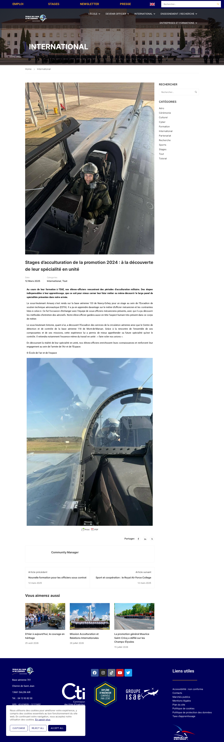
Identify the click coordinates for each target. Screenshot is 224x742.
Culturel (163, 117)
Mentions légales (181, 700)
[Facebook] (138, 538)
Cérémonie (165, 112)
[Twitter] (152, 538)
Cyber (162, 122)
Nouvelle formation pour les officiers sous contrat (57, 577)
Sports (162, 144)
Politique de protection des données (192, 712)
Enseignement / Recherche (177, 13)
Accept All (57, 728)
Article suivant (143, 572)
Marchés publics (181, 696)
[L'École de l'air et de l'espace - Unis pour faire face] (36, 18)
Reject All (38, 728)
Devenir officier (116, 13)
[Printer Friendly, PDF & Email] (89, 529)
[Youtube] (120, 673)
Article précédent (37, 572)
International (143, 13)
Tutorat (163, 158)
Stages (162, 149)
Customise (18, 728)
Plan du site (178, 704)
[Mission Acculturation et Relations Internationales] (90, 616)
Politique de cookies (183, 708)
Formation (164, 126)
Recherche (165, 140)
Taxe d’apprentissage (183, 716)
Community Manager (65, 552)
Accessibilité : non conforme (187, 689)
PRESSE (125, 4)
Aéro (161, 108)
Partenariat (165, 135)
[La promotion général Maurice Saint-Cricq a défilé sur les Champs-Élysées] (134, 616)
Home (28, 69)
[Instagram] (103, 673)
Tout (64, 281)
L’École (93, 13)
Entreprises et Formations (177, 22)
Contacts (177, 692)
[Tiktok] (111, 673)
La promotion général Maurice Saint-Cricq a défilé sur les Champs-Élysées (131, 637)
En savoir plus (42, 719)
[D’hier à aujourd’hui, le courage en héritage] (45, 616)
